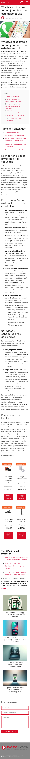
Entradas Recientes (11, 755)
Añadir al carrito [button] (8, 496)
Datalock (5, 2)
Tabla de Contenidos (13, 97)
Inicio (2, 755)
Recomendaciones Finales (15, 115)
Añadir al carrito (21, 496)
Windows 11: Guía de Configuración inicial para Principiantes (14, 566)
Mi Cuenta (4, 757)
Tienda (21, 755)
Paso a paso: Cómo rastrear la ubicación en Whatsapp (13, 106)
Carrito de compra (14, 757)
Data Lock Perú (9, 17)
